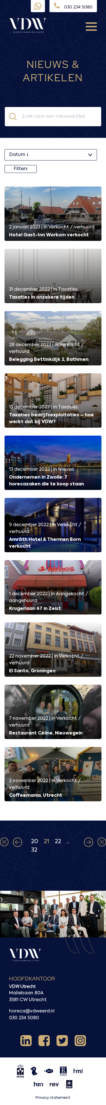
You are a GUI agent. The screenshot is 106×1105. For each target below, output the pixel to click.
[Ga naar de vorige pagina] (17, 843)
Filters (20, 169)
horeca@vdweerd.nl (32, 1011)
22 (58, 842)
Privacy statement (53, 1098)
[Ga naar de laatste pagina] (102, 842)
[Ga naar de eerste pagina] (4, 842)
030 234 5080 (24, 1018)
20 (34, 842)
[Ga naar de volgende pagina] (88, 843)
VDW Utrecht (22, 986)
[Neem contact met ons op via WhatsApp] (38, 6)
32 (34, 850)
